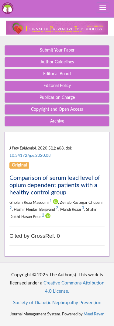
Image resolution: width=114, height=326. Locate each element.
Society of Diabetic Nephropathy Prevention (57, 303)
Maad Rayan (94, 314)
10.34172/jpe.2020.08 (30, 155)
